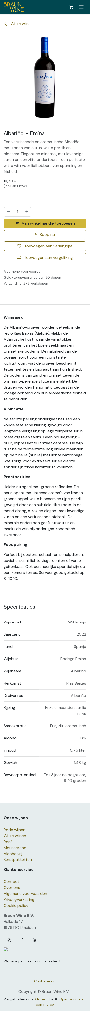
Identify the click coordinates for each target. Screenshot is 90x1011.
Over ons (12, 887)
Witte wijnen (15, 835)
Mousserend (15, 847)
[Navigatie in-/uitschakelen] (81, 7)
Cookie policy (16, 905)
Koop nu (47, 234)
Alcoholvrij (13, 853)
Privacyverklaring (19, 899)
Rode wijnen (15, 829)
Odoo (40, 999)
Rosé (8, 841)
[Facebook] (22, 940)
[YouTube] (35, 940)
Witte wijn (19, 23)
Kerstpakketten (18, 859)
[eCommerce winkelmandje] (71, 7)
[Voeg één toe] (27, 211)
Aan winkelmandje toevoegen (48, 223)
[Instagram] (9, 940)
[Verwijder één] (8, 211)
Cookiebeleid (45, 981)
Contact (11, 881)
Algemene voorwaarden (25, 893)
